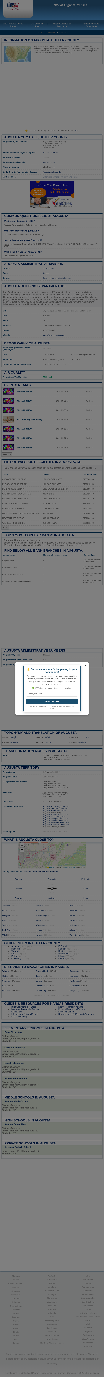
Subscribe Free (52, 701)
